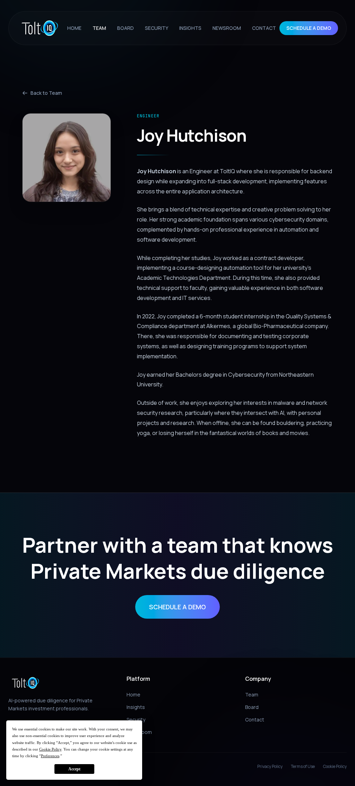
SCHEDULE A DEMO (308, 28)
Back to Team (46, 93)
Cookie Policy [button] (50, 749)
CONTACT (264, 28)
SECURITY (156, 28)
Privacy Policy (270, 766)
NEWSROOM (227, 28)
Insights (136, 707)
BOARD (125, 28)
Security (136, 719)
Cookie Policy (335, 766)
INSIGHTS (190, 28)
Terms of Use (303, 766)
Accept (74, 769)
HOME (74, 28)
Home (133, 694)
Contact (254, 719)
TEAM (99, 28)
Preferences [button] (50, 756)
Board (252, 707)
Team (251, 694)
